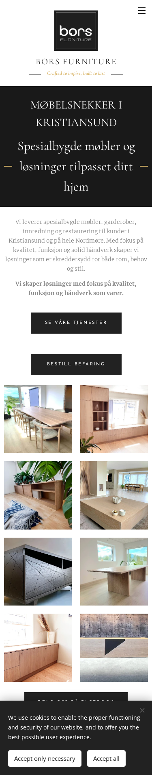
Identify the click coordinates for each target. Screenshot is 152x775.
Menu (142, 10)
